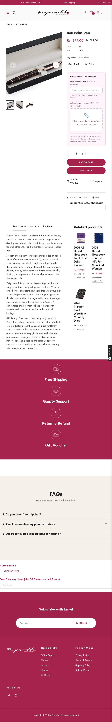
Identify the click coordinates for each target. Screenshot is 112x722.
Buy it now (86, 170)
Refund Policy (82, 670)
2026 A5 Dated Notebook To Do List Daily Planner (80, 256)
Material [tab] (35, 226)
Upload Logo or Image (84, 104)
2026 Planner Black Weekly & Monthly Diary (80, 311)
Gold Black (73, 64)
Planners (45, 660)
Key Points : (78, 57)
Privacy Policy (82, 655)
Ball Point (89, 64)
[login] (85, 12)
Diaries (44, 670)
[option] (34, 63)
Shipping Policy (82, 665)
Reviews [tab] (47, 226)
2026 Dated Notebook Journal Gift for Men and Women (98, 258)
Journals (45, 665)
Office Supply (48, 655)
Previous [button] (13, 65)
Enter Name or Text (82, 83)
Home (9, 24)
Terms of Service (83, 660)
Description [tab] (19, 226)
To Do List (46, 675)
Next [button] (56, 65)
